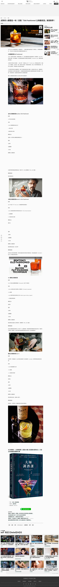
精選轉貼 (2, 23)
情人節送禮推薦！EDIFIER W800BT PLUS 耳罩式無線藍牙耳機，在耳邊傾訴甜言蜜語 (54, 52)
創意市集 (14, 503)
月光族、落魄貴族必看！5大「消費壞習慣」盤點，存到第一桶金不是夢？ (22, 544)
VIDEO (50, 3)
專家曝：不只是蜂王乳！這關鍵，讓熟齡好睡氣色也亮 (18, 518)
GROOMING (28, 3)
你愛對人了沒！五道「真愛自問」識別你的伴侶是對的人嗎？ (54, 36)
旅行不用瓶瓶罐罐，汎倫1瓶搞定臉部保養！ (51, 544)
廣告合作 (35, 581)
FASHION (2, 3)
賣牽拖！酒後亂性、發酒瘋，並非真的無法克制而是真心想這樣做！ (20, 513)
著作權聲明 (29, 581)
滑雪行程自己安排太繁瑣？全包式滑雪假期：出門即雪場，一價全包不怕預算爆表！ (51, 570)
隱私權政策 (24, 581)
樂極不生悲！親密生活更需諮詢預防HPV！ (36, 544)
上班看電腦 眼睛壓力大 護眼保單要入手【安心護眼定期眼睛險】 (51, 557)
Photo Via (11, 105)
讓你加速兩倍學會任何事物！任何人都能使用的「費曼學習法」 (19, 520)
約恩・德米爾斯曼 (15, 502)
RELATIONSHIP (37, 3)
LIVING (44, 3)
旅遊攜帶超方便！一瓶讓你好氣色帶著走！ (16, 516)
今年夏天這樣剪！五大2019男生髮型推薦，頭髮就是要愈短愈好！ (36, 557)
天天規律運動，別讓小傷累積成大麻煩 (22, 570)
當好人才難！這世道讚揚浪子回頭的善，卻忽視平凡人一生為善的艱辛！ (7, 544)
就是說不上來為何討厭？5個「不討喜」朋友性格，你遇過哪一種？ (54, 30)
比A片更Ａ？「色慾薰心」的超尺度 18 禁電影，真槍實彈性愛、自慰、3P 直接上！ (54, 41)
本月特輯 (56, 3)
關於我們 (19, 581)
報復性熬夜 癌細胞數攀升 (20, 556)
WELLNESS (20, 3)
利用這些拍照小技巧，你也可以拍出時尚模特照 (17, 515)
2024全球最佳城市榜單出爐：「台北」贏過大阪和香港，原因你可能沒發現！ (7, 557)
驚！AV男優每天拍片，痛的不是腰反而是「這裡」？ (36, 570)
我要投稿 (40, 581)
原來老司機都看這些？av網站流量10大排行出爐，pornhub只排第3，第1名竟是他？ (54, 47)
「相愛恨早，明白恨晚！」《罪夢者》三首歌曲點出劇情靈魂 (7, 570)
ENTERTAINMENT (11, 3)
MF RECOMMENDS (11, 533)
